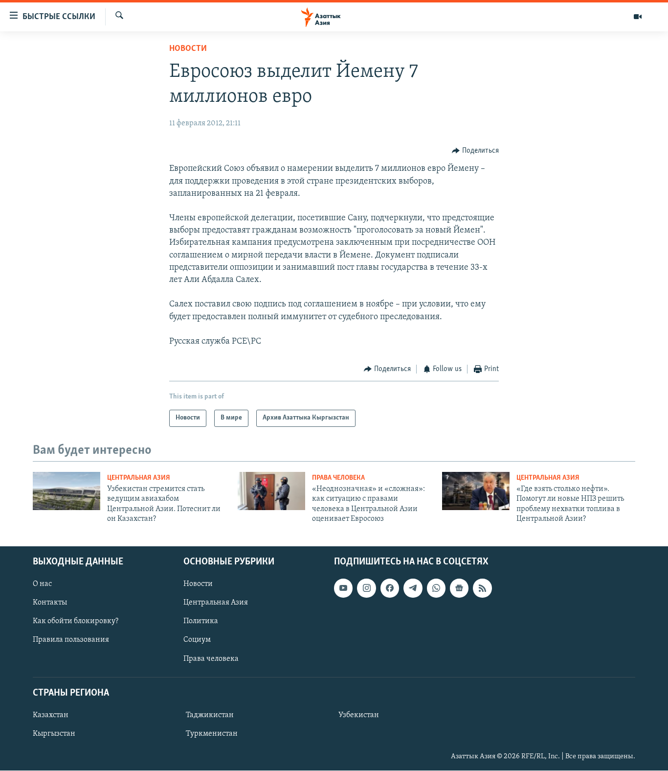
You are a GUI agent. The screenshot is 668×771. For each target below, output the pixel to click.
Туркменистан (212, 734)
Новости (188, 49)
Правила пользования (71, 640)
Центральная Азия (138, 478)
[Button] (475, 150)
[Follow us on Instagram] (366, 588)
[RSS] (482, 588)
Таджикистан (210, 715)
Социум (197, 640)
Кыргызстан (54, 734)
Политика (200, 622)
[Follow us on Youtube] (343, 588)
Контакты (50, 603)
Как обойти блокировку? (75, 622)
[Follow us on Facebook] (389, 588)
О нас (42, 584)
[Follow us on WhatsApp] (436, 588)
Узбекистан (358, 715)
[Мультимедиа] (637, 16)
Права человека (338, 478)
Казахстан (50, 715)
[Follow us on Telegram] (412, 588)
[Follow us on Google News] (459, 588)
